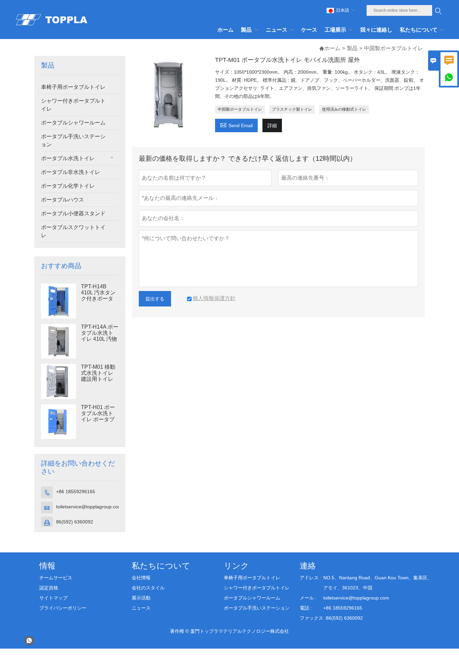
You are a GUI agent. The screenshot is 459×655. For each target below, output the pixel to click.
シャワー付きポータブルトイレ (73, 105)
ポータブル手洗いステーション (73, 140)
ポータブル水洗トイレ (68, 158)
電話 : (306, 608)
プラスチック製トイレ (292, 109)
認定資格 (48, 587)
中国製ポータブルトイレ (240, 109)
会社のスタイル (148, 587)
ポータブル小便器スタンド (73, 213)
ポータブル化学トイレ (68, 186)
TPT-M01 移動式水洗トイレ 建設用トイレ (98, 373)
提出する (154, 298)
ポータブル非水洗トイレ (70, 172)
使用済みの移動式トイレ (344, 109)
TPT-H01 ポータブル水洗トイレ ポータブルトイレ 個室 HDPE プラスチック (98, 419)
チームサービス (55, 577)
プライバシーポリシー (62, 608)
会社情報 (141, 577)
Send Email (236, 124)
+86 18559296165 (75, 491)
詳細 (272, 125)
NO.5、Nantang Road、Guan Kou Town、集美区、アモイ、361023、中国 (377, 582)
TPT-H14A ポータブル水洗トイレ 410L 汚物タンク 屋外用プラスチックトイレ (99, 339)
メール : (308, 598)
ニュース (141, 608)
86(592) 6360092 (74, 521)
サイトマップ (53, 598)
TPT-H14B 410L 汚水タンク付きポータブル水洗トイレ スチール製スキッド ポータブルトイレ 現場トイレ (98, 299)
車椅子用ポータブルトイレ (73, 87)
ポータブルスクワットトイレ (73, 231)
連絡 (308, 565)
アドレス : (310, 577)
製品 (352, 48)
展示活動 (141, 598)
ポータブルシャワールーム (73, 122)
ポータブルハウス (62, 200)
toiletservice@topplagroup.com (89, 506)
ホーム (332, 48)
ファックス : (313, 618)
